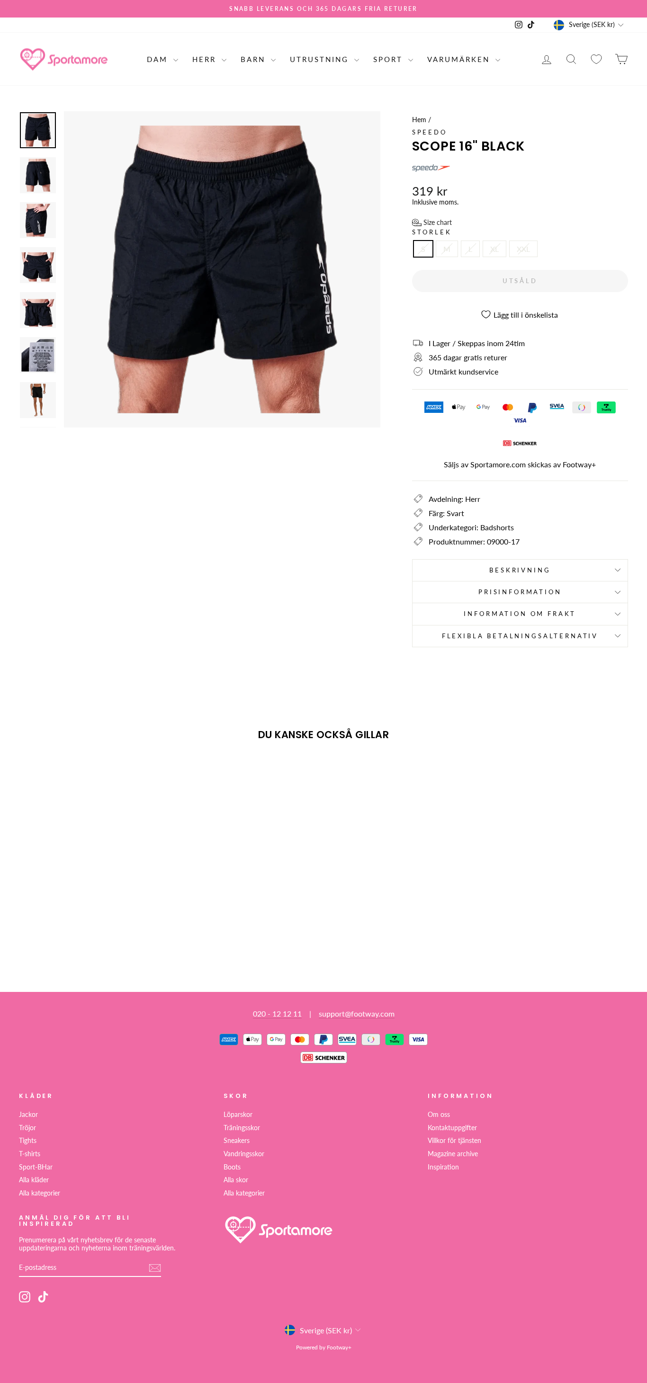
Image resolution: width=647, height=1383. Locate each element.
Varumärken (460, 59)
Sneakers (237, 1140)
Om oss (439, 1114)
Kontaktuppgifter (452, 1128)
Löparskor (238, 1114)
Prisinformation (520, 592)
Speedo (429, 132)
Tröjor (27, 1128)
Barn (255, 59)
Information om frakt (520, 613)
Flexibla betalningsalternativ (520, 636)
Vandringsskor (244, 1154)
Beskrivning (519, 570)
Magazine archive (453, 1154)
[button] (432, 222)
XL (494, 248)
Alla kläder (34, 1180)
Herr (205, 59)
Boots (232, 1167)
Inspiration (443, 1167)
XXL (523, 248)
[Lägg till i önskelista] (30, 775)
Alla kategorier (39, 1193)
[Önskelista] (596, 59)
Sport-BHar (36, 1167)
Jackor (28, 1114)
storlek (432, 232)
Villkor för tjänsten (454, 1140)
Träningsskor (242, 1128)
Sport (389, 59)
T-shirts (29, 1154)
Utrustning (321, 59)
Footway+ (579, 464)
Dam (159, 59)
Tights (27, 1140)
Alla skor (236, 1180)
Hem (419, 120)
